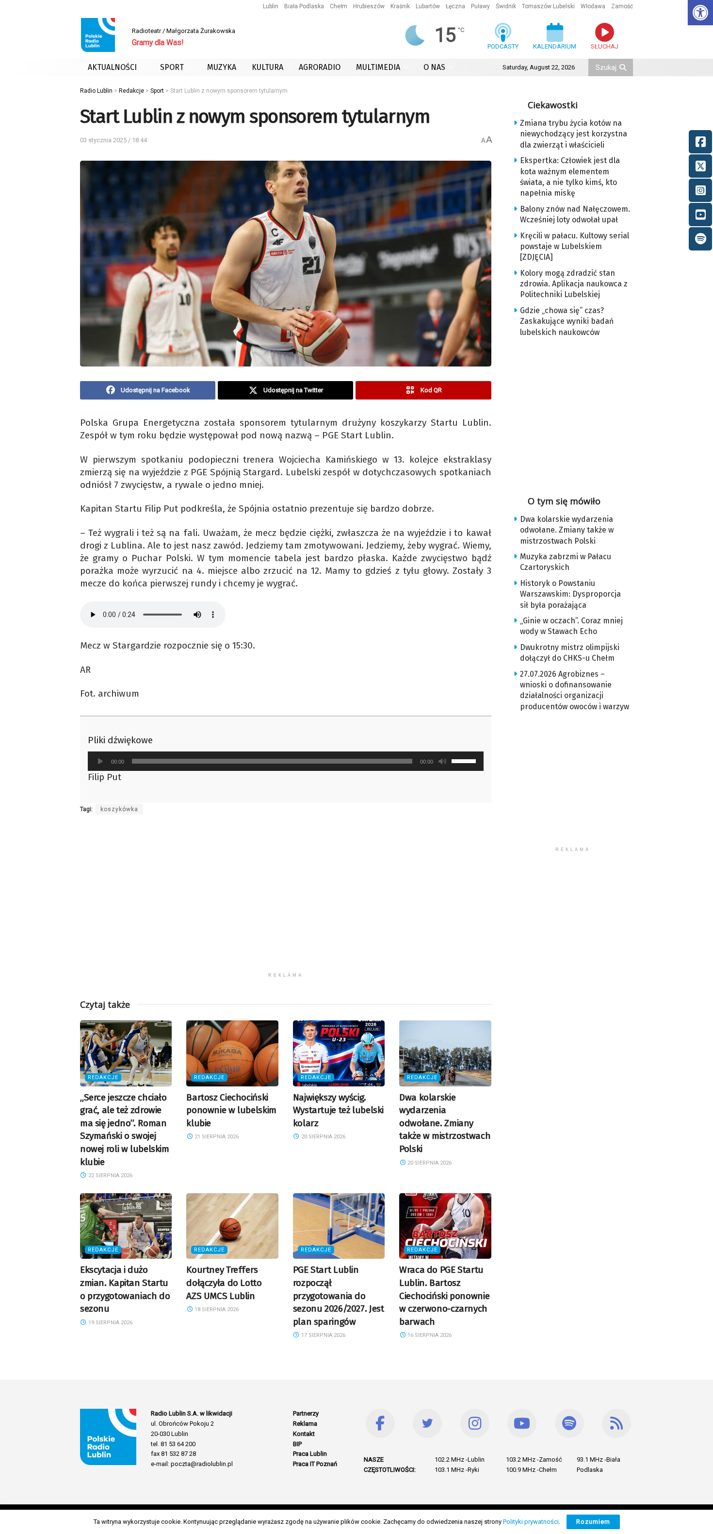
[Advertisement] (285, 899)
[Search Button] (623, 67)
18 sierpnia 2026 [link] (216, 1309)
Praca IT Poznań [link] (315, 1463)
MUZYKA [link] (221, 67)
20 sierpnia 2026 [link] (322, 1137)
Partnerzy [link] (306, 1413)
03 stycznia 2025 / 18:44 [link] (113, 140)
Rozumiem (593, 1521)
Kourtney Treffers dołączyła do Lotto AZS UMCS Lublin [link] (223, 1282)
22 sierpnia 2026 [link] (109, 1175)
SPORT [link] (172, 67)
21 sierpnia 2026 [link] (216, 1137)
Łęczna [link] (455, 6)
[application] (286, 761)
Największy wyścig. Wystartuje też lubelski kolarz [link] (338, 1110)
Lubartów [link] (428, 6)
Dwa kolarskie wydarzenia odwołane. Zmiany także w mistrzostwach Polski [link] (444, 1123)
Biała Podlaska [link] (304, 6)
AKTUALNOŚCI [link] (112, 67)
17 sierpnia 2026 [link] (322, 1335)
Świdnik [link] (506, 6)
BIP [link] (297, 1444)
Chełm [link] (338, 6)
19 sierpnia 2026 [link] (109, 1322)
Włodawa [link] (593, 6)
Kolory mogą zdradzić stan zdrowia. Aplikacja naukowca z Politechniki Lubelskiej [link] (574, 284)
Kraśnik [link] (400, 6)
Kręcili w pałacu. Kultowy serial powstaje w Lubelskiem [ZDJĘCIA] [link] (574, 246)
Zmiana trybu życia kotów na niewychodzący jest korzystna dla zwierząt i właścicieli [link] (573, 134)
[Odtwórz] (100, 761)
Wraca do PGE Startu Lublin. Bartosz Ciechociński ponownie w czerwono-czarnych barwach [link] (444, 1295)
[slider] (465, 760)
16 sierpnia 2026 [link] (429, 1335)
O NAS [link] (434, 67)
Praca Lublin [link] (310, 1453)
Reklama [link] (305, 1423)
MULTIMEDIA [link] (378, 67)
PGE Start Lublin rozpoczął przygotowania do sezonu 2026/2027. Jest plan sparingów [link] (338, 1295)
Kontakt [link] (304, 1433)
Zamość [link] (622, 6)
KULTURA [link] (267, 67)
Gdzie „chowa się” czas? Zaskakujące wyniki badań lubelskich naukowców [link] (567, 321)
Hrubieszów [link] (369, 6)
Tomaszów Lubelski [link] (548, 6)
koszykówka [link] (119, 809)
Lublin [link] (270, 6)
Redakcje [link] (103, 1077)
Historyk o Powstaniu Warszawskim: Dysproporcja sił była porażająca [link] (570, 594)
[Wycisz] (442, 761)
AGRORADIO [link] (319, 67)
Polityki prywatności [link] (531, 1521)
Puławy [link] (480, 6)
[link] (700, 12)
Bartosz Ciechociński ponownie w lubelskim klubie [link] (231, 1110)
